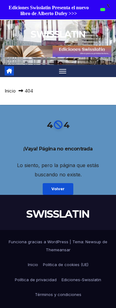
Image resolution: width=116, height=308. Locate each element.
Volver (58, 189)
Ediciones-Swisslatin (81, 279)
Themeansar (58, 249)
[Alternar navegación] (63, 71)
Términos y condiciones (58, 294)
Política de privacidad (36, 279)
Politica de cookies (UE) (65, 264)
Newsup (93, 241)
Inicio (10, 91)
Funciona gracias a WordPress (39, 241)
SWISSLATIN (58, 34)
